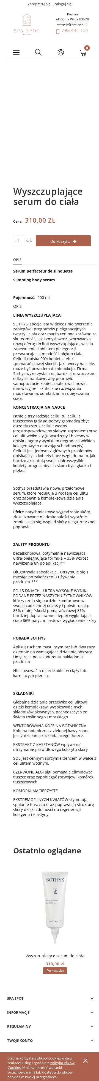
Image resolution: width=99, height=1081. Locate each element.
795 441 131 (75, 30)
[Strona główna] (27, 25)
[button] (16, 52)
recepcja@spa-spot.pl (72, 24)
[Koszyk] (83, 52)
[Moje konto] (61, 53)
